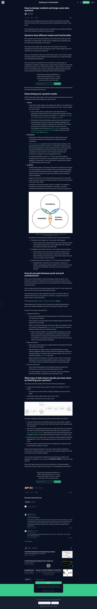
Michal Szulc (30, 530)
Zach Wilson (30, 13)
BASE (50, 156)
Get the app (55, 603)
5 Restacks (40, 487)
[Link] (23, 35)
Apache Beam (51, 327)
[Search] (78, 2)
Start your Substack (45, 603)
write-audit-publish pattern (35, 432)
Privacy (47, 599)
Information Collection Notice (48, 587)
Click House (59, 117)
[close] (61, 564)
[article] (48, 554)
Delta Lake (44, 355)
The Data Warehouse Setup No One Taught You (38, 561)
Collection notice (57, 599)
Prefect (33, 132)
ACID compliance (34, 144)
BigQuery (40, 130)
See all (27, 579)
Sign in (93, 2)
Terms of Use (54, 585)
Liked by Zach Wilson (32, 515)
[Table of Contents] (1, 304)
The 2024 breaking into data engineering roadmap (39, 552)
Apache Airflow (48, 130)
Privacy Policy (58, 587)
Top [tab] (26, 548)
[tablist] (30, 502)
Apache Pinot (48, 117)
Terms (51, 599)
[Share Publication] (80, 2)
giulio (28, 514)
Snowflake (34, 130)
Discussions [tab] (34, 548)
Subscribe (86, 2)
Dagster (44, 132)
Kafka (58, 115)
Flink (66, 115)
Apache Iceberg (55, 128)
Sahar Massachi (33, 564)
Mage (37, 132)
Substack (42, 606)
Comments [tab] (27, 502)
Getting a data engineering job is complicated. (34, 553)
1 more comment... (28, 541)
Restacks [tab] (33, 502)
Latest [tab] (29, 548)
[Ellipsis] (72, 514)
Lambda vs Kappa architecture (46, 301)
